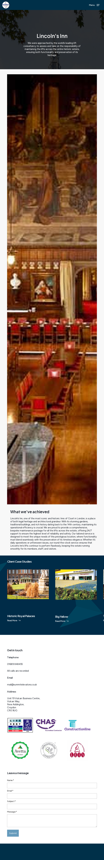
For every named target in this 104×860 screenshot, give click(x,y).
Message (12, 811)
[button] (94, 5)
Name (10, 780)
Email (10, 790)
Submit (13, 833)
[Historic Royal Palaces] (28, 580)
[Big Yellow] (76, 580)
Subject (11, 801)
